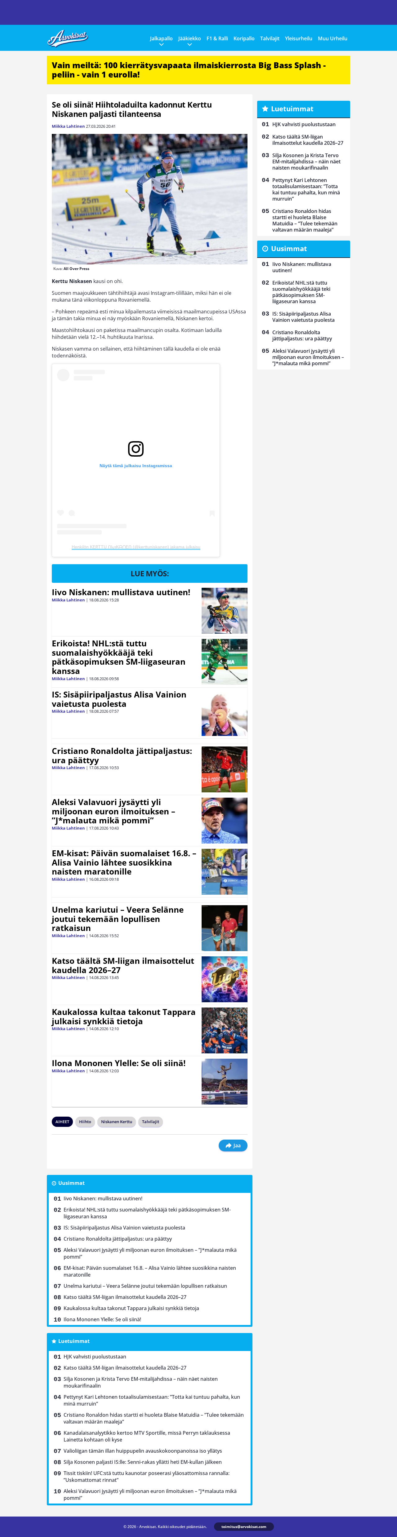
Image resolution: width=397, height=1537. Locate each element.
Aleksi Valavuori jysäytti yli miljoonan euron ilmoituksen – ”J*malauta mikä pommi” (113, 811)
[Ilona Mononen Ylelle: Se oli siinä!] (225, 1082)
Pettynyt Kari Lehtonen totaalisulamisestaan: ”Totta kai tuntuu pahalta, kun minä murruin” (152, 1400)
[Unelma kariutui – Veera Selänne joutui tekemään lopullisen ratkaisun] (225, 928)
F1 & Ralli (217, 38)
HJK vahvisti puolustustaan (95, 1356)
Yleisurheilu (298, 38)
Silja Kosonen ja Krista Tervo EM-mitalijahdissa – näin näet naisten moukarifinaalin (141, 1382)
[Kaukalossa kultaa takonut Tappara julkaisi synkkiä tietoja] (225, 1030)
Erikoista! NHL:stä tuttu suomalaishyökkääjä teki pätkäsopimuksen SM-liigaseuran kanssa (118, 657)
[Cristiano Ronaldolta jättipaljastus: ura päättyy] (225, 769)
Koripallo (244, 38)
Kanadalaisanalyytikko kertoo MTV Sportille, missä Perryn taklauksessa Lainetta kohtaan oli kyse (147, 1436)
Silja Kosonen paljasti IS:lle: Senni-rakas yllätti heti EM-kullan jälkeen (143, 1462)
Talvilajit (269, 38)
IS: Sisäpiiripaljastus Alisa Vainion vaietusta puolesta (119, 699)
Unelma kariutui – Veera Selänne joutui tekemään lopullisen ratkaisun (118, 919)
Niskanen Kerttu (116, 1121)
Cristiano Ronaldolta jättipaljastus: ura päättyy (122, 755)
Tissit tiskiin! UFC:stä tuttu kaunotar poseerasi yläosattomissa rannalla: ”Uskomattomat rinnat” (147, 1476)
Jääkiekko (189, 38)
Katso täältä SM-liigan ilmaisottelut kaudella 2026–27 (123, 965)
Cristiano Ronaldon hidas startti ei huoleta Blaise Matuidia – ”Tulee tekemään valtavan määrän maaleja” (154, 1418)
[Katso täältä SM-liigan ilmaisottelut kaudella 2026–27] (225, 979)
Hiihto (85, 1121)
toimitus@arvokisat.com (243, 1526)
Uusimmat (71, 1183)
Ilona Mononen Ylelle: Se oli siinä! (118, 1063)
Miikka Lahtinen (68, 126)
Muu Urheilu (332, 38)
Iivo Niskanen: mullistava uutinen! (121, 592)
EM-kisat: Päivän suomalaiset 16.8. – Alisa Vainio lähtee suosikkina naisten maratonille (124, 862)
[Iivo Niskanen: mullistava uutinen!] (225, 611)
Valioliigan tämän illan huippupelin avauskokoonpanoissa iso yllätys (143, 1450)
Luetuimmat (74, 1341)
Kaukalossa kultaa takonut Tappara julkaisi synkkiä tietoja (124, 1016)
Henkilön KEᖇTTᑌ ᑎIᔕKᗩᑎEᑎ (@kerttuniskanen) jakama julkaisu (136, 546)
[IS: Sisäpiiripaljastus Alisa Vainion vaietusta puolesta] (225, 713)
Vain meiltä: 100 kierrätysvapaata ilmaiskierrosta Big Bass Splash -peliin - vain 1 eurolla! (189, 70)
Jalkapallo (161, 38)
